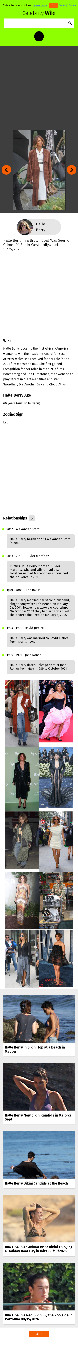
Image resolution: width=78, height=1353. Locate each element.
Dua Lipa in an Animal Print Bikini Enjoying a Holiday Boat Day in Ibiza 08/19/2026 (38, 1249)
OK (53, 5)
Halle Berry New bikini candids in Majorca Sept (38, 1117)
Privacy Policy (67, 5)
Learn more (40, 5)
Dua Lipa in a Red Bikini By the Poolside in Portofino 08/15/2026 (38, 1317)
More (39, 1334)
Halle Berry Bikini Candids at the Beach (36, 1183)
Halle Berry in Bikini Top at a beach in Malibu (35, 1049)
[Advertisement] (39, 88)
